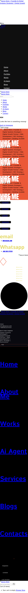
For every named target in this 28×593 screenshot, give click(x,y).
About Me (9, 394)
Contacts (14, 534)
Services (13, 479)
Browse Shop (20, 590)
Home (9, 364)
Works (10, 424)
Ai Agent (13, 451)
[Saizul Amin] (4, 92)
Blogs (8, 506)
